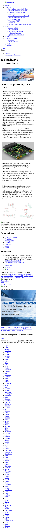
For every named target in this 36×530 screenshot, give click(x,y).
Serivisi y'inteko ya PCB (15, 31)
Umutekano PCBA (14, 21)
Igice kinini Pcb (18, 276)
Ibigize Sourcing (13, 29)
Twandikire (8, 45)
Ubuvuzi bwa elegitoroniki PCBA (18, 16)
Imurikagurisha (13, 41)
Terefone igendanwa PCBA (16, 17)
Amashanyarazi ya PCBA (16, 19)
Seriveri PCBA (13, 23)
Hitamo (3, 339)
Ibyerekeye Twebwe (11, 38)
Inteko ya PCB (28, 276)
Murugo (7, 5)
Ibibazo (10, 43)
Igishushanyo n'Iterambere (16, 35)
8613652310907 (6, 284)
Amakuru (7, 36)
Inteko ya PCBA (26, 274)
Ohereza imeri (5, 281)
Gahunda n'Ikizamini (14, 33)
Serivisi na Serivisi (9, 330)
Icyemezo (11, 40)
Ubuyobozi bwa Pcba (7, 277)
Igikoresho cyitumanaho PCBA (18, 9)
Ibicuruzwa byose (20, 277)
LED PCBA (12, 14)
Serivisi (7, 26)
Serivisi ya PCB (13, 28)
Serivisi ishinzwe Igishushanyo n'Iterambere (16, 328)
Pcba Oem (17, 274)
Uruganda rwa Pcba (7, 276)
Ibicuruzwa (8, 7)
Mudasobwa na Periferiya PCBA (18, 11)
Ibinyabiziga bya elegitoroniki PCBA (19, 24)
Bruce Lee (4, 282)
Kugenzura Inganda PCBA (16, 12)
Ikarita (11, 274)
